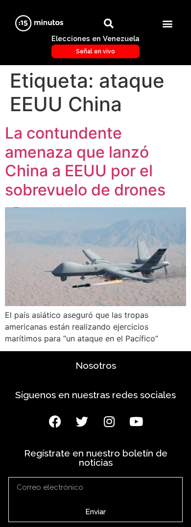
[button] (168, 23)
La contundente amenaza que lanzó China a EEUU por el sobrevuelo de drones (85, 161)
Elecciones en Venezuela (95, 44)
